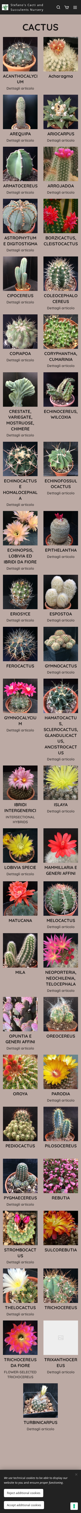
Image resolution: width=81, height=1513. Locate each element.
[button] (58, 7)
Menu (75, 7)
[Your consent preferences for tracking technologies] (74, 1506)
